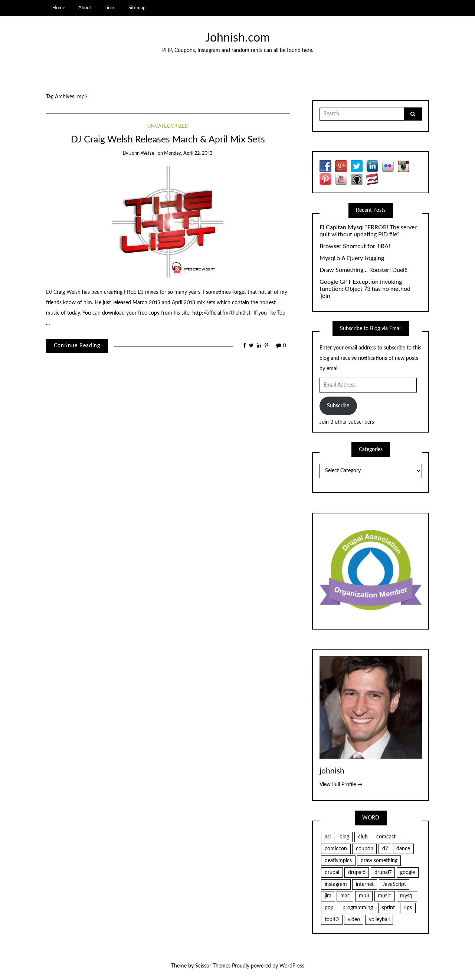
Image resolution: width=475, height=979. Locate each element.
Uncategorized (168, 126)
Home (58, 7)
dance (403, 848)
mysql (406, 895)
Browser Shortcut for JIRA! (355, 246)
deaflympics (338, 860)
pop (329, 907)
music (384, 895)
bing (344, 837)
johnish (332, 771)
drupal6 (357, 872)
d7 (385, 848)
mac (345, 895)
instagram (336, 884)
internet (365, 884)
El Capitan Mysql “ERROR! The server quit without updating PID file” (368, 230)
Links (109, 7)
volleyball (379, 919)
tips (407, 907)
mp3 (364, 895)
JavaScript (394, 884)
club (363, 837)
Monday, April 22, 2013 (188, 153)
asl (328, 837)
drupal (332, 872)
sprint (388, 907)
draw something (379, 860)
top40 (332, 919)
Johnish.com (237, 38)
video (354, 919)
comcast (386, 837)
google (407, 872)
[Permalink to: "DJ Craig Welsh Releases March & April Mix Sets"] (167, 221)
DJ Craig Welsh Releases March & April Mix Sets (168, 139)
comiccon (336, 848)
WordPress (291, 966)
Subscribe (338, 405)
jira (328, 895)
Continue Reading (77, 345)
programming (358, 907)
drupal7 (383, 872)
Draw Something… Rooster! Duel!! (363, 270)
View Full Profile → (341, 784)
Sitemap (136, 7)
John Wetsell (143, 153)
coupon (364, 848)
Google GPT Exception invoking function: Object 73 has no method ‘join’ (365, 289)
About (84, 7)
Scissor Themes (212, 966)
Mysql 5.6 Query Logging (352, 258)
